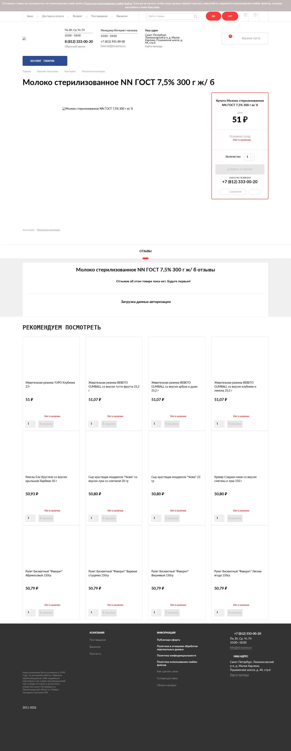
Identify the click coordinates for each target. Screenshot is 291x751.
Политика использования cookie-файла (108, 3)
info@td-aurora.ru (241, 647)
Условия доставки (167, 678)
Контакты (95, 654)
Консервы (70, 71)
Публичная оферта (168, 640)
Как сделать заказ (167, 671)
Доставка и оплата (53, 16)
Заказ (30, 16)
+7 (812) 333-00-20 (240, 182)
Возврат (77, 16)
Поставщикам (99, 16)
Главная (27, 71)
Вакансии (122, 16)
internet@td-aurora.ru (113, 46)
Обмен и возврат (167, 685)
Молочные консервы (93, 71)
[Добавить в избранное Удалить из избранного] (255, 192)
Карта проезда (153, 46)
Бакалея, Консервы (47, 71)
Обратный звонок (75, 46)
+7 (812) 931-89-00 (113, 41)
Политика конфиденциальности (176, 655)
